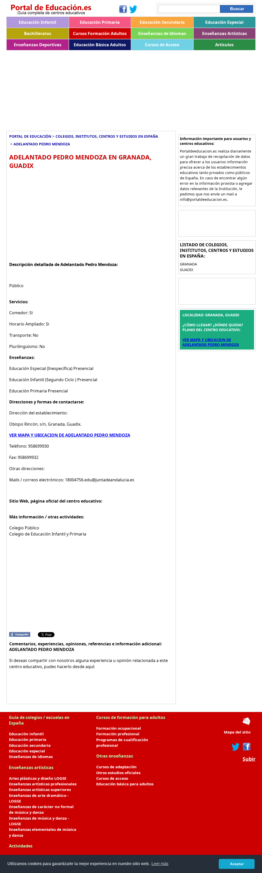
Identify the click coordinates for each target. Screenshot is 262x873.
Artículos (224, 45)
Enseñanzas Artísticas (224, 33)
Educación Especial (224, 22)
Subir (249, 759)
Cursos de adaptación (116, 766)
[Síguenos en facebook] (246, 747)
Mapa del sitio (237, 732)
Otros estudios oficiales (118, 772)
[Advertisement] (131, 88)
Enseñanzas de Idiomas (162, 33)
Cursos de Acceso (162, 45)
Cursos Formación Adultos (100, 33)
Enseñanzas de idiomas (31, 756)
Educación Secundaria (162, 22)
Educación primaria (27, 739)
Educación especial (27, 750)
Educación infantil (26, 733)
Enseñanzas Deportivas (37, 45)
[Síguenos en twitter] (235, 747)
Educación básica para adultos (125, 783)
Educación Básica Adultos (100, 45)
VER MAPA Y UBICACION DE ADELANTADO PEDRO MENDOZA (69, 435)
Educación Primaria (100, 22)
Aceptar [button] (237, 864)
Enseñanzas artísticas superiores (40, 789)
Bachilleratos (37, 33)
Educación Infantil (37, 22)
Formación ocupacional (118, 728)
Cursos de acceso (112, 778)
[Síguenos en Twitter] (133, 9)
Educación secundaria (30, 745)
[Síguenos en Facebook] (122, 9)
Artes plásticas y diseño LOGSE (37, 778)
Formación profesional (117, 733)
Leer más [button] (159, 864)
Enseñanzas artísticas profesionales (43, 783)
